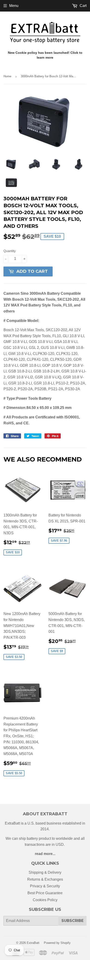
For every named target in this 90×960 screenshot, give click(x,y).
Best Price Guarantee (45, 893)
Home (7, 76)
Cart (83, 6)
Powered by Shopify (57, 943)
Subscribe (72, 920)
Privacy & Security (45, 886)
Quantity (9, 251)
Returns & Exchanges (45, 879)
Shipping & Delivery (45, 872)
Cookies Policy (45, 900)
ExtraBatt (33, 943)
